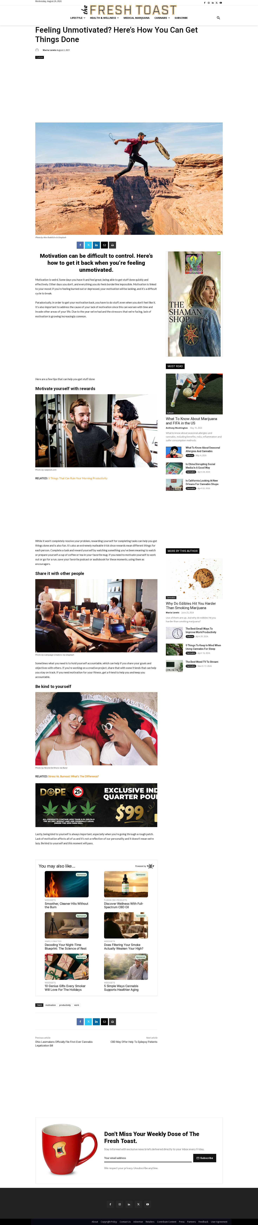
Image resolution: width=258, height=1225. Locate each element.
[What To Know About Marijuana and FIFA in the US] (194, 394)
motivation (50, 1005)
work (76, 1005)
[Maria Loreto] (37, 50)
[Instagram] (119, 1204)
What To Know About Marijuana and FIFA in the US (191, 421)
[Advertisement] (129, 91)
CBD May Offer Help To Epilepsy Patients (134, 1041)
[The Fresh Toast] (129, 10)
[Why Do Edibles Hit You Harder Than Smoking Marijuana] (194, 578)
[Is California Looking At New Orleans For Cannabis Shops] (174, 485)
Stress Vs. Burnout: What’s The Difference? (73, 776)
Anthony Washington (177, 427)
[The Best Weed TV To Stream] (174, 666)
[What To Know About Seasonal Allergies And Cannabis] (174, 452)
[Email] (104, 245)
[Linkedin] (96, 245)
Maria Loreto (49, 50)
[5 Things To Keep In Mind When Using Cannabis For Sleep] (174, 650)
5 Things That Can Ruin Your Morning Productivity (77, 478)
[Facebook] (80, 245)
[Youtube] (147, 1204)
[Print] (112, 245)
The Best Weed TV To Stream (202, 661)
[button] (218, 18)
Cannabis (191, 472)
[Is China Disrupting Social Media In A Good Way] (174, 468)
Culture (39, 57)
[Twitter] (88, 245)
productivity (65, 1005)
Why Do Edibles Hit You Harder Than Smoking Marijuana (191, 605)
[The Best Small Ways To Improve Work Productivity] (174, 633)
